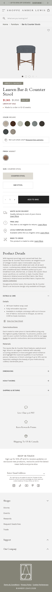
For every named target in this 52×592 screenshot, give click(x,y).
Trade (6, 530)
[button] (48, 30)
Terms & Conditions (12, 585)
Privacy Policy (26, 585)
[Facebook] (38, 485)
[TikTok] (20, 485)
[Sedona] (13, 124)
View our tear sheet (15, 321)
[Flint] (13, 132)
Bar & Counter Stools (31, 24)
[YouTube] (26, 485)
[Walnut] (6, 158)
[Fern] (27, 124)
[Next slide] (48, 3)
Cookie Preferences (40, 585)
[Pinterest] (33, 485)
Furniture (15, 24)
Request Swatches (12, 524)
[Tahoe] (42, 124)
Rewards (7, 519)
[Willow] (35, 124)
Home (5, 24)
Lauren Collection (10, 281)
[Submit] (4, 18)
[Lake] (6, 132)
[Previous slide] (4, 3)
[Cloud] (20, 124)
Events (6, 513)
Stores (6, 508)
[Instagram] (14, 485)
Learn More (14, 216)
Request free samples (34, 140)
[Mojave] (6, 124)
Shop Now (36, 3)
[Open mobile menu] (3, 10)
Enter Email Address (16, 470)
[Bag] (48, 10)
